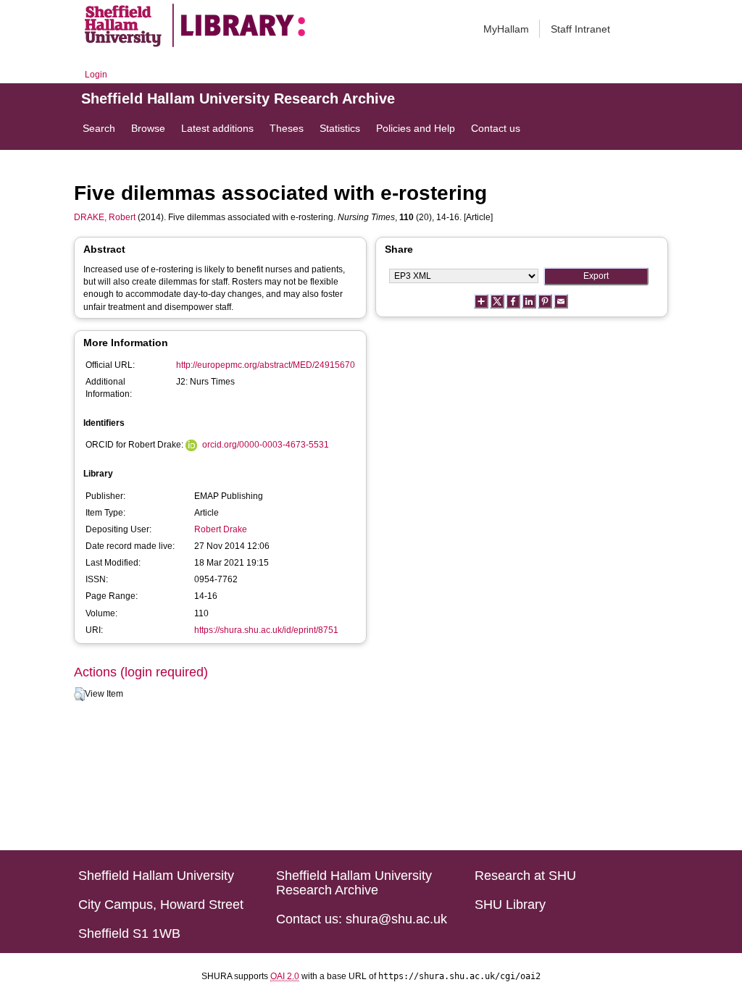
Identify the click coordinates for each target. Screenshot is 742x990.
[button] (79, 694)
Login (96, 75)
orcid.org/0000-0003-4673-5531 (265, 445)
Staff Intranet (580, 29)
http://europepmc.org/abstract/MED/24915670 (265, 365)
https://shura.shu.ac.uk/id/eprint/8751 (266, 630)
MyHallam (506, 29)
